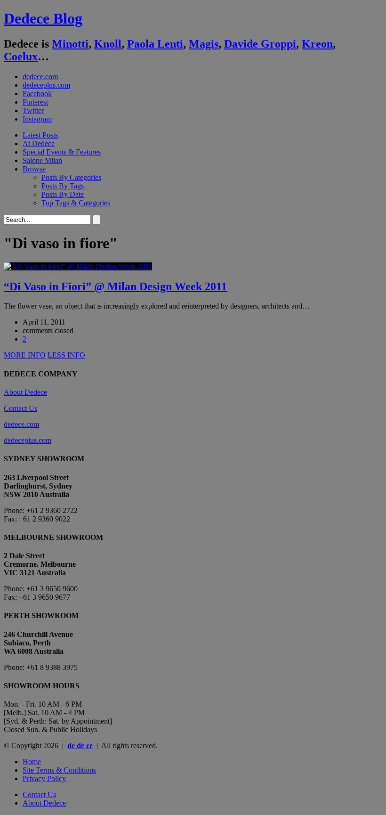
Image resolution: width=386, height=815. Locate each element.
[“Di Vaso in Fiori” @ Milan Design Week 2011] (78, 266)
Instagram (37, 119)
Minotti (70, 44)
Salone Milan (42, 160)
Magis (203, 44)
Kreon (317, 44)
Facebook (37, 94)
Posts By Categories (71, 177)
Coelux (21, 56)
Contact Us (20, 408)
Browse (34, 169)
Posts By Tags (62, 186)
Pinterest (35, 102)
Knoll (107, 44)
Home (32, 762)
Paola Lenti (155, 44)
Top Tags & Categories (75, 203)
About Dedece (25, 392)
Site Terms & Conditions (59, 770)
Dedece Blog (43, 18)
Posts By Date (62, 194)
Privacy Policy (44, 778)
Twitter (33, 110)
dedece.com (40, 77)
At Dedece (39, 143)
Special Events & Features (62, 152)
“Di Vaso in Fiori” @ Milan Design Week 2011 (115, 286)
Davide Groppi (260, 44)
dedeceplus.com (46, 85)
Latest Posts (40, 135)
